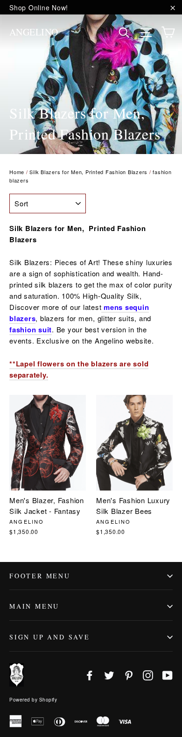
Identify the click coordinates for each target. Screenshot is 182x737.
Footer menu (39, 575)
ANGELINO (33, 32)
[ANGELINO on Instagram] (148, 675)
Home (16, 171)
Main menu (34, 606)
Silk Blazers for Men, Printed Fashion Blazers (88, 171)
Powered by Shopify (33, 699)
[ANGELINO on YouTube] (167, 675)
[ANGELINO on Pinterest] (129, 675)
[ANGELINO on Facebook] (89, 675)
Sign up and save (49, 636)
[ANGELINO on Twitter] (109, 675)
